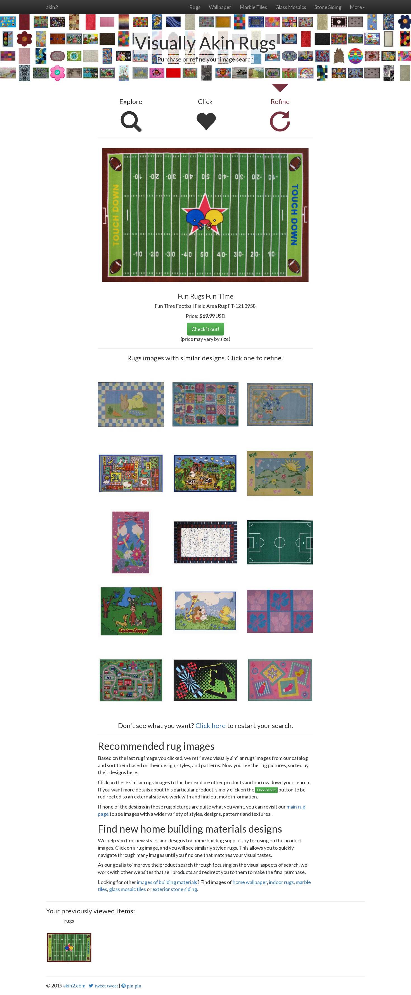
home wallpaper (250, 882)
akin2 (52, 7)
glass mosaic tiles (127, 889)
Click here (210, 725)
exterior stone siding (174, 889)
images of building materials (167, 882)
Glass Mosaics (290, 7)
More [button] (356, 7)
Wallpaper (220, 7)
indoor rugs (281, 882)
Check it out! (205, 329)
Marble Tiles (253, 7)
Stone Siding (328, 7)
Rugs (194, 7)
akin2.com (74, 985)
